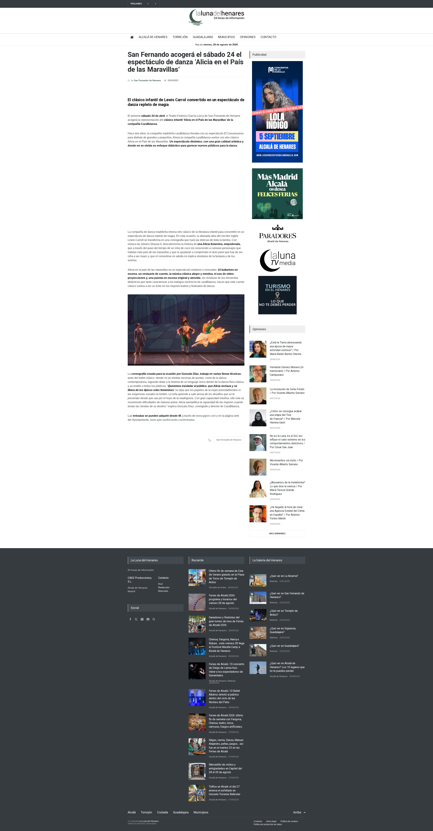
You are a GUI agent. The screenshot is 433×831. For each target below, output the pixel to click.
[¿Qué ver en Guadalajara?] (257, 650)
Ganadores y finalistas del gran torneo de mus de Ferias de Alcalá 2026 (226, 621)
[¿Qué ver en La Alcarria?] (257, 580)
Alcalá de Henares (218, 608)
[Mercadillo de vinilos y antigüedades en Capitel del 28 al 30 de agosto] (197, 771)
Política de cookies (289, 821)
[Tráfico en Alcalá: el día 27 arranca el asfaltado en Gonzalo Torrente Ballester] (197, 793)
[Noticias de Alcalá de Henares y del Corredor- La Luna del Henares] (216, 20)
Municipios (201, 812)
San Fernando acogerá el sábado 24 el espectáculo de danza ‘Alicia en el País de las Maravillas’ (186, 62)
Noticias (232, 681)
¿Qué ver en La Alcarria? (284, 576)
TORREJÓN (180, 37)
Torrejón (146, 812)
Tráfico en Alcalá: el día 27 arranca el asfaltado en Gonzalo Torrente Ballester (224, 790)
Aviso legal (271, 821)
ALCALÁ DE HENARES (153, 37)
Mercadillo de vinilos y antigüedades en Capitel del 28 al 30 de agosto (225, 768)
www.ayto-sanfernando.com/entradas (172, 419)
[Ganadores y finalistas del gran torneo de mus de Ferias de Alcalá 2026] (197, 624)
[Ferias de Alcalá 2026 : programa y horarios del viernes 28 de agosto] (197, 602)
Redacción (163, 587)
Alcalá (132, 812)
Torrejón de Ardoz (217, 587)
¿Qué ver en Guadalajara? (284, 645)
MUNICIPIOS (226, 37)
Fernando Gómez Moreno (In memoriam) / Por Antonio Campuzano (286, 371)
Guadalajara (181, 812)
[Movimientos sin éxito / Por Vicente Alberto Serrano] (257, 467)
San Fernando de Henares (147, 80)
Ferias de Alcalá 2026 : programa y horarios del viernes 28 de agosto (223, 599)
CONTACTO (268, 37)
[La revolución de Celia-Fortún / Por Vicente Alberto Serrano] (257, 395)
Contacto (258, 821)
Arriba (297, 812)
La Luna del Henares (149, 821)
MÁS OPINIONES (277, 533)
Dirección (163, 591)
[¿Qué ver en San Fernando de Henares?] (257, 598)
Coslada (162, 812)
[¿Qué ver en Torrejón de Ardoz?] (257, 615)
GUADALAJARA (203, 37)
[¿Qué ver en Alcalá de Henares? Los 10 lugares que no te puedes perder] (257, 667)
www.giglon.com (206, 415)
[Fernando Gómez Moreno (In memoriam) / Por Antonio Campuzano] (257, 373)
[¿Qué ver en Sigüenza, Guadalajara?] (257, 633)
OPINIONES (248, 37)
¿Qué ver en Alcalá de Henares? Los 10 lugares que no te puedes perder (287, 667)
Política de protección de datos (268, 824)
